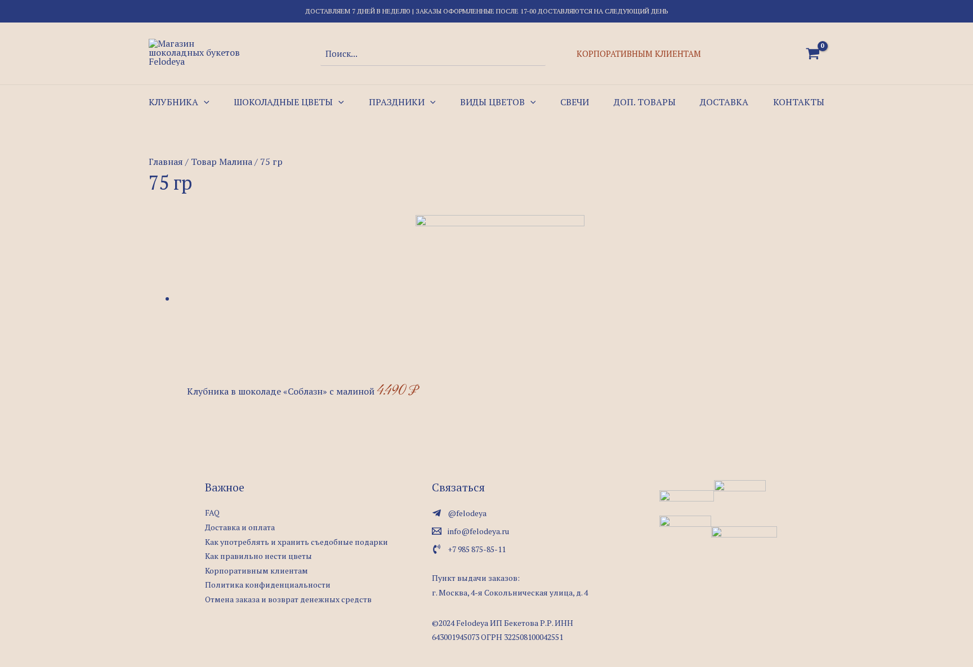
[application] (203, 102)
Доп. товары (645, 102)
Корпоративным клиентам (639, 53)
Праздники (397, 102)
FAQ (212, 512)
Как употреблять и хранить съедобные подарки (296, 541)
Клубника (173, 102)
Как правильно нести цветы (258, 555)
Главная (166, 161)
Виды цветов (492, 102)
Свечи (574, 102)
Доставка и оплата (240, 527)
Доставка (724, 102)
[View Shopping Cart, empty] (812, 53)
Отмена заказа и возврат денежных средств (288, 599)
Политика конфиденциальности (268, 584)
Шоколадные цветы (283, 102)
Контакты (798, 102)
